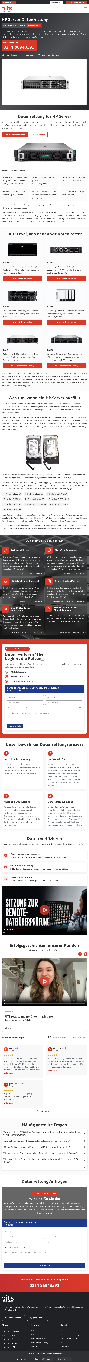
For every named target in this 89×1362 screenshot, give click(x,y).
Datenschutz (65, 1331)
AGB (62, 1343)
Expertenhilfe (15, 726)
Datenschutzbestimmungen (71, 1335)
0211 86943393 (44, 1285)
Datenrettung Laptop (9, 1343)
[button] (44, 910)
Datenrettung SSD (8, 1339)
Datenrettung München (39, 1339)
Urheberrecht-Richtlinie (69, 1339)
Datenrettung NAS (8, 1347)
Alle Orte (34, 1347)
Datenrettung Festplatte (10, 1331)
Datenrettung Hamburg (39, 1343)
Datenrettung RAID (8, 1335)
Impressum (65, 1347)
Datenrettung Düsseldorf (40, 1335)
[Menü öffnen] (85, 8)
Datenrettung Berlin (38, 1331)
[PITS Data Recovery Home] (7, 9)
